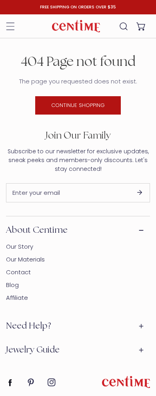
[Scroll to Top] (142, 354)
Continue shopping (78, 105)
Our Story (19, 246)
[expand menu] (10, 26)
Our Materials (25, 259)
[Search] (123, 26)
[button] (141, 26)
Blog (12, 285)
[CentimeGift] (76, 26)
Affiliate (17, 297)
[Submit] (139, 192)
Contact (18, 272)
